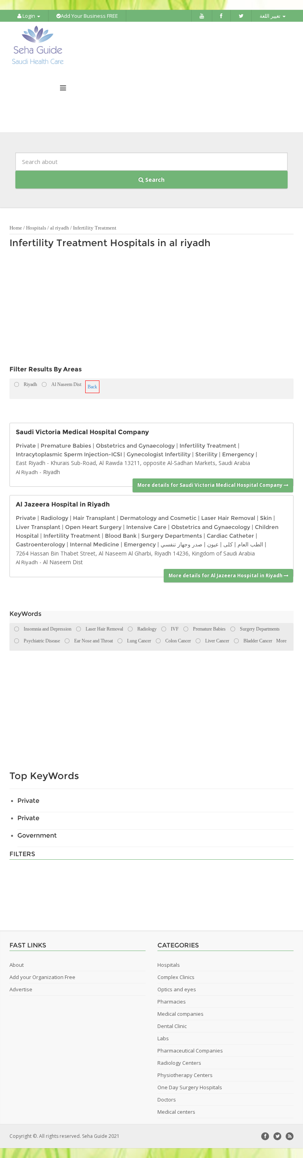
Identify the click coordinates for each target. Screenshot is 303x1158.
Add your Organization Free (42, 977)
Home (15, 228)
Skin (266, 518)
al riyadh (59, 228)
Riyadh (51, 472)
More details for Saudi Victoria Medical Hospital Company (210, 485)
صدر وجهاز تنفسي (181, 544)
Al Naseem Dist (63, 562)
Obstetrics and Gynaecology (135, 445)
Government (37, 835)
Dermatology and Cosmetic (158, 518)
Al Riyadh (27, 472)
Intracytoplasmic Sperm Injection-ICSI (69, 454)
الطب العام (250, 544)
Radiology (54, 518)
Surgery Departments (171, 535)
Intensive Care (146, 527)
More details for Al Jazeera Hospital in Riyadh (226, 575)
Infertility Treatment (94, 228)
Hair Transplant (94, 518)
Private (26, 445)
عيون (213, 544)
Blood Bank (121, 535)
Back (92, 387)
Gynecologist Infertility (159, 454)
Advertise (20, 989)
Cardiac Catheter (230, 535)
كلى (228, 544)
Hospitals (36, 228)
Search (154, 179)
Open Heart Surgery (93, 527)
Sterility (206, 454)
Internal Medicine (94, 544)
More (281, 641)
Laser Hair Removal (228, 518)
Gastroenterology (40, 544)
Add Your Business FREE (89, 15)
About (16, 964)
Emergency (238, 454)
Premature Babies (66, 445)
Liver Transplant (38, 527)
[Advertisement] (147, 309)
